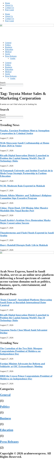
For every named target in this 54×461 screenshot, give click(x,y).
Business (8, 47)
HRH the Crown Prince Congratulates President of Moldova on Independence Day (26, 377)
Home (7, 3)
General (8, 43)
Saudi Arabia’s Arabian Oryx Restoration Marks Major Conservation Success (25, 221)
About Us (9, 5)
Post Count (9, 10)
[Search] (1, 88)
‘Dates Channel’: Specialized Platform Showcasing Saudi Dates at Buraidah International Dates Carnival (26, 302)
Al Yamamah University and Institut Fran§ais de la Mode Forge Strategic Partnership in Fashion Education (26, 173)
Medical (8, 52)
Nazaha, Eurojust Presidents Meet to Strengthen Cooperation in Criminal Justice (24, 132)
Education (9, 49)
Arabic (12, 58)
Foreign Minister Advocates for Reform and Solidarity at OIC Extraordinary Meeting (22, 365)
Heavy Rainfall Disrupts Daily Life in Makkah (24, 245)
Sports (7, 54)
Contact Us (9, 7)
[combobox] (11, 85)
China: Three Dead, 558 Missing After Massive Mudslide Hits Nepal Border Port (24, 209)
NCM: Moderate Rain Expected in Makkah (22, 185)
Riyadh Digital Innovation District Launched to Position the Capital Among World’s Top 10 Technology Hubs (24, 158)
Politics (8, 45)
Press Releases (11, 56)
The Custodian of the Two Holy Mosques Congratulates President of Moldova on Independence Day (21, 351)
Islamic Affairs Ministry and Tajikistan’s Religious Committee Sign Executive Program (25, 196)
